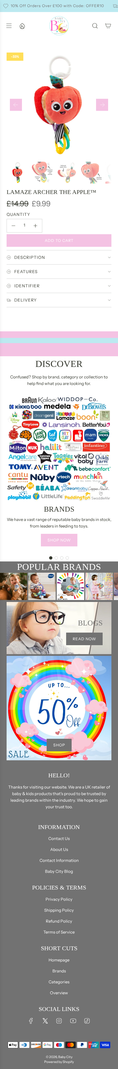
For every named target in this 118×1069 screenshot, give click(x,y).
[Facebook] (31, 1020)
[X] (45, 1020)
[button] (16, 105)
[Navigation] (8, 25)
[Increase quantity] (35, 225)
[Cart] (108, 25)
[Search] (95, 25)
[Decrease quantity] (13, 225)
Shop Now (59, 540)
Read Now (84, 638)
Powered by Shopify (59, 1062)
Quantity (18, 214)
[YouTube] (73, 1020)
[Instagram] (59, 1020)
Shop (59, 745)
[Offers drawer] (22, 25)
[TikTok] (87, 1020)
